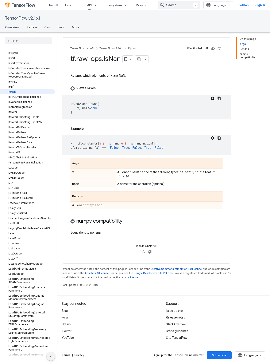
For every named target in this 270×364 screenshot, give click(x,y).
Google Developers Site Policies (153, 273)
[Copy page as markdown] (139, 59)
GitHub (243, 5)
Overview (12, 27)
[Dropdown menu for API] (97, 5)
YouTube (68, 337)
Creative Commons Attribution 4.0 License (176, 268)
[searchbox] (28, 40)
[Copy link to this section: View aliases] (100, 88)
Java (61, 27)
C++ (47, 27)
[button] (146, 88)
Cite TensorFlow (176, 337)
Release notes (175, 317)
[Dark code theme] (212, 98)
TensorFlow (77, 48)
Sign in (260, 5)
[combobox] (179, 5)
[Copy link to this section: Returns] (87, 196)
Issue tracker (174, 310)
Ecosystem (114, 5)
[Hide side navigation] (51, 356)
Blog (65, 310)
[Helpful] (213, 48)
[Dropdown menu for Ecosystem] (127, 5)
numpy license (129, 277)
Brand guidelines (177, 331)
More (139, 5)
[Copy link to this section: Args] (83, 163)
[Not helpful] (219, 48)
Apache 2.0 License (97, 273)
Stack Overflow (176, 324)
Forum (66, 317)
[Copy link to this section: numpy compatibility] (126, 221)
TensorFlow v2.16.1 (22, 18)
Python (32, 27)
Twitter (67, 331)
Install (53, 5)
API (89, 5)
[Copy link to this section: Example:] (88, 128)
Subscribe (219, 355)
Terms (66, 355)
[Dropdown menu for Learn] (78, 5)
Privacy (79, 355)
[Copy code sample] (219, 98)
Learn (69, 5)
